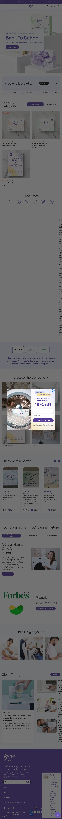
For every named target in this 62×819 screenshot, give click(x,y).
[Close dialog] (53, 390)
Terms (47, 426)
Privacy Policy (44, 426)
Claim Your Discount (43, 420)
